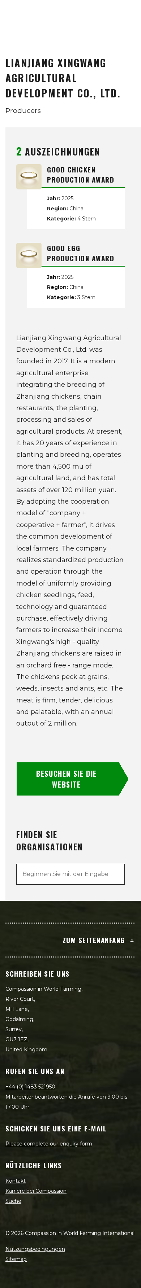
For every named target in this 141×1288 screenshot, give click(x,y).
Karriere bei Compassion (36, 1191)
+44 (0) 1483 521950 (30, 1086)
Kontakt (15, 1181)
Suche (13, 1201)
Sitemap (16, 1259)
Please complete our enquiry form (48, 1143)
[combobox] (70, 874)
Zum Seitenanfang (94, 940)
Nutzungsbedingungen (35, 1249)
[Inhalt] (127, 13)
